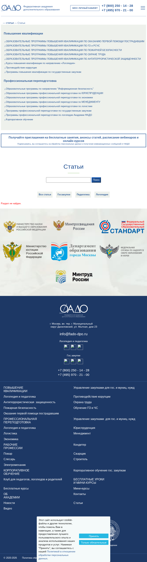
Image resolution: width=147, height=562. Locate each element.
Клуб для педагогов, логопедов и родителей (33, 479)
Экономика (11, 439)
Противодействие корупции (92, 396)
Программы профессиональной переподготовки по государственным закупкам (48, 110)
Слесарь (9, 459)
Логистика (10, 433)
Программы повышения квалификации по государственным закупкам (43, 72)
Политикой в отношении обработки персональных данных (57, 554)
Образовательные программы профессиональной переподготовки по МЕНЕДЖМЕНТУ (53, 102)
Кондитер (80, 444)
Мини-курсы (81, 488)
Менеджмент (82, 433)
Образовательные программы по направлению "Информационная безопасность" (50, 88)
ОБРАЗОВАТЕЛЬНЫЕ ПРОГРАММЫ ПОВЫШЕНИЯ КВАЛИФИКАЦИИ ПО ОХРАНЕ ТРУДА (56, 54)
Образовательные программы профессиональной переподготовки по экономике (49, 97)
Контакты (80, 494)
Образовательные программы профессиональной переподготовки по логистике (49, 106)
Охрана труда (83, 402)
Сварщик (80, 453)
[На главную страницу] (1, 23)
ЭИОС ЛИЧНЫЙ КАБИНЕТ (85, 8)
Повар (8, 453)
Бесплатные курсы (16, 488)
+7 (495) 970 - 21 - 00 (117, 10)
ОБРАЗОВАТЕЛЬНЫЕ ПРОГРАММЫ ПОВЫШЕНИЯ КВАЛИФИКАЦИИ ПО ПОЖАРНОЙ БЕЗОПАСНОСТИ (64, 50)
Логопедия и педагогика (20, 396)
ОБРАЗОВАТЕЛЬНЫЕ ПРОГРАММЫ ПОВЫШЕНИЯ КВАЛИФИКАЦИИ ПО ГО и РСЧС (53, 45)
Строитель (80, 459)
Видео (8, 508)
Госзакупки (64, 194)
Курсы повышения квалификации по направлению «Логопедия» (40, 63)
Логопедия (102, 194)
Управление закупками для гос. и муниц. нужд (104, 387)
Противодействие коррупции (21, 67)
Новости (9, 502)
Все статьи (45, 194)
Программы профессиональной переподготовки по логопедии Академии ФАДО (49, 115)
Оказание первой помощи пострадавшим (31, 413)
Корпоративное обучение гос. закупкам (100, 470)
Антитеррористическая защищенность (29, 402)
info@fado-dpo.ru (73, 334)
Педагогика (83, 194)
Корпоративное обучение (19, 119)
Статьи (78, 502)
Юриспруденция (84, 427)
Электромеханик (15, 464)
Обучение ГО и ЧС (86, 407)
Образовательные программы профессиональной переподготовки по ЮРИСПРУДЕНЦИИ (54, 93)
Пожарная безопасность (20, 407)
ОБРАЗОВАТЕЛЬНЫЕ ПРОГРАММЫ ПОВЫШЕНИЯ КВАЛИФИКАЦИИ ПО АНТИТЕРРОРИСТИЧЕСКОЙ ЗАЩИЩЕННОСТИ (73, 59)
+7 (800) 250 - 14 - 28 (117, 6)
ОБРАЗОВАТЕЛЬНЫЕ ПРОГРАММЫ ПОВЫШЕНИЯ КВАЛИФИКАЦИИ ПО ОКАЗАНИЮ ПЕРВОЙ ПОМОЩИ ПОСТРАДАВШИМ (75, 41)
